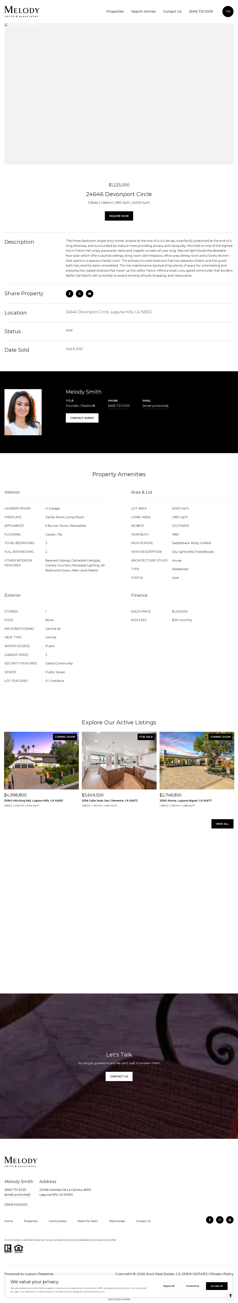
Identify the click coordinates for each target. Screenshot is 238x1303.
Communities (57, 1221)
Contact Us (172, 11)
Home (8, 1221)
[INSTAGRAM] (219, 1220)
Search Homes (143, 11)
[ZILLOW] (230, 1220)
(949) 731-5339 (201, 11)
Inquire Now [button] (119, 216)
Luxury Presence (39, 1274)
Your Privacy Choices (119, 1298)
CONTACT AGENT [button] (82, 418)
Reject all (169, 1286)
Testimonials (117, 1221)
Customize (192, 1286)
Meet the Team (88, 1221)
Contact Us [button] (119, 1076)
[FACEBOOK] (209, 1220)
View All (222, 824)
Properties (115, 11)
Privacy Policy (222, 1274)
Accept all (217, 1286)
